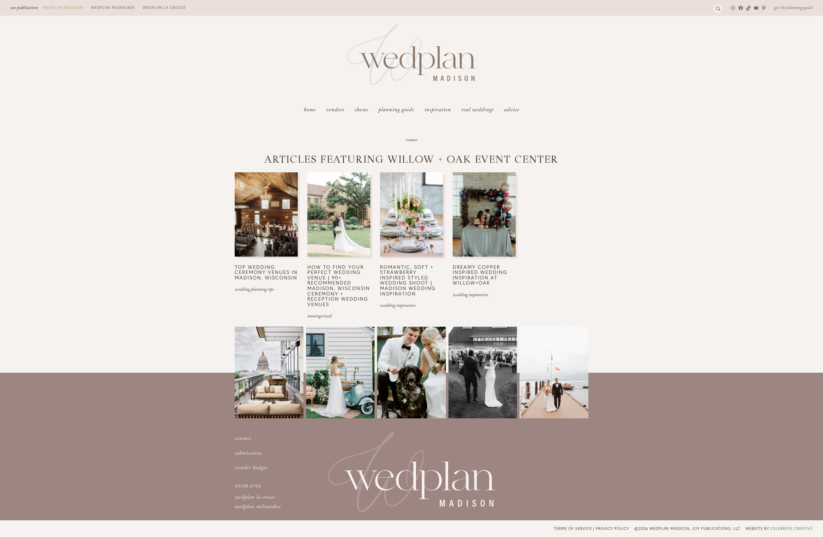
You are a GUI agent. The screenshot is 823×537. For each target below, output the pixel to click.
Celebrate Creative (792, 528)
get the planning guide (793, 8)
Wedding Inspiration (397, 306)
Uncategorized (319, 317)
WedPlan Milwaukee (113, 7)
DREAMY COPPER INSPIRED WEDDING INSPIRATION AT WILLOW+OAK (480, 275)
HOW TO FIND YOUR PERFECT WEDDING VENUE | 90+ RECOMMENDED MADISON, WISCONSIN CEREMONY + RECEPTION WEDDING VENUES (338, 285)
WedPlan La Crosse (164, 7)
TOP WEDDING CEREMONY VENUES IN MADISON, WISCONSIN (266, 272)
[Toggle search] (718, 8)
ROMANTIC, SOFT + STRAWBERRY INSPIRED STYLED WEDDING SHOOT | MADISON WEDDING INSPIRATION (408, 280)
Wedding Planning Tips (254, 290)
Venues (411, 140)
